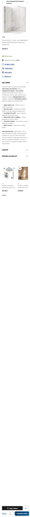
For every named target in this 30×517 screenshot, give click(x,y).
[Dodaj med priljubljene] (14, 168)
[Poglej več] (27, 2)
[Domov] (4, 513)
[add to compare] (4, 168)
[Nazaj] (3, 2)
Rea (3, 183)
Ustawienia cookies (22, 513)
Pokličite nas (7, 76)
